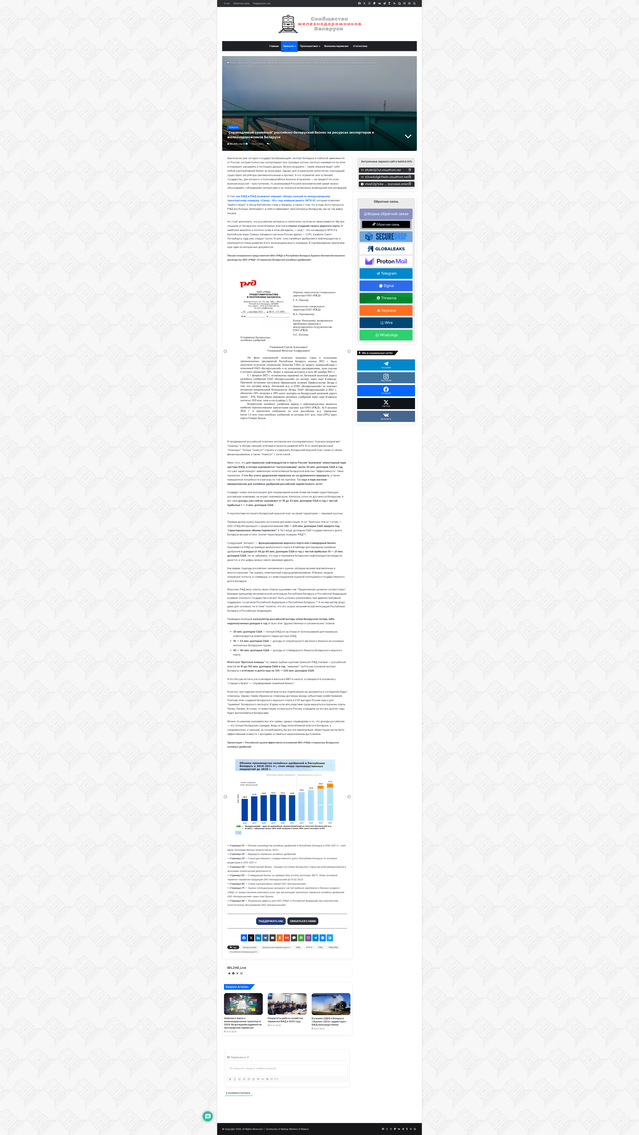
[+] (276, 1079)
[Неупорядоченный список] (253, 1079)
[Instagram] (241, 973)
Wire (389, 322)
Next (349, 351)
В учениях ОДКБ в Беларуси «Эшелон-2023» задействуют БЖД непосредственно (329, 1021)
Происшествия (309, 46)
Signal (389, 286)
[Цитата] (258, 1079)
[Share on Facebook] (244, 937)
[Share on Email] (272, 937)
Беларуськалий (249, 947)
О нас (227, 3)
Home (232, 62)
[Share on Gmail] (287, 937)
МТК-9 (309, 947)
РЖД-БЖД (333, 947)
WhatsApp (389, 335)
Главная (274, 46)
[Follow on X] (244, 144)
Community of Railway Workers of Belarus (287, 1129)
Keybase (388, 310)
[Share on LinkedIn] (258, 937)
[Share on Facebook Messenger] (323, 937)
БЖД (298, 947)
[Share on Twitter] (251, 937)
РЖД (320, 947)
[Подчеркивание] (239, 1079)
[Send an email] (247, 144)
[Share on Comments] (294, 937)
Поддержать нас (262, 3)
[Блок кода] (262, 1079)
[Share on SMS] (301, 937)
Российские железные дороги (243, 952)
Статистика (360, 46)
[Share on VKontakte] (265, 937)
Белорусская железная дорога (276, 947)
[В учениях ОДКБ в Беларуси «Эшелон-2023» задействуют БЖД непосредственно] (331, 1004)
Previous (225, 351)
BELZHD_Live (236, 144)
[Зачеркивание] (244, 1079)
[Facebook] (233, 973)
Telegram (389, 273)
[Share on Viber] (308, 937)
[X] (237, 973)
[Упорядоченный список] (248, 1079)
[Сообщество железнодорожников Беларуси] (319, 24)
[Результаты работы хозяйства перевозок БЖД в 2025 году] (287, 1004)
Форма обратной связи (388, 214)
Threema (388, 298)
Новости (288, 46)
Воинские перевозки (336, 46)
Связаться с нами (303, 921)
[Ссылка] (267, 1079)
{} (272, 1079)
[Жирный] (230, 1079)
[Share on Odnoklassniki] (280, 937)
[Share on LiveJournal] (330, 937)
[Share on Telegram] (315, 937)
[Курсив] (234, 1079)
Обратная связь (241, 3)
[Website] (229, 973)
